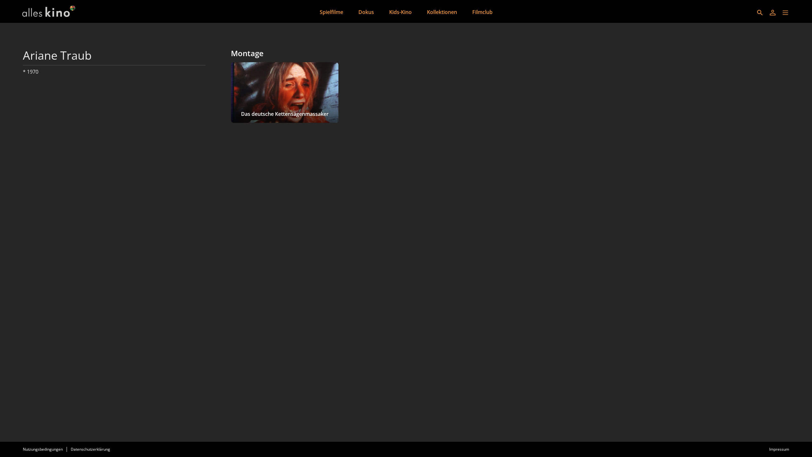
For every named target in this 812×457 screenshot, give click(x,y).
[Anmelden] (772, 12)
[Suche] (760, 12)
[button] (785, 12)
